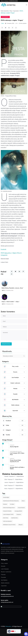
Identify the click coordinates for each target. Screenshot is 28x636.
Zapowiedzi (4, 585)
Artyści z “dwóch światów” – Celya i (10, 301)
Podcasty (12, 445)
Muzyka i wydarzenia (6, 571)
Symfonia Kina (14, 517)
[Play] (9, 631)
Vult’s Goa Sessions (7, 521)
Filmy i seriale (4, 563)
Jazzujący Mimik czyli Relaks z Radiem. (17, 467)
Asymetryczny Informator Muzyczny (11, 500)
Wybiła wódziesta (5, 583)
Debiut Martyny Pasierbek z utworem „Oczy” (12, 288)
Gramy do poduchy (7, 511)
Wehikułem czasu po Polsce (9, 524)
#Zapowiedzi (5, 17)
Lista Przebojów (13, 451)
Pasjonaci (19, 514)
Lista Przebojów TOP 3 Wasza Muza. (17, 453)
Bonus (23, 500)
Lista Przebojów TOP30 (8, 514)
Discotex (5, 504)
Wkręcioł (20, 524)
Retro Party (5, 517)
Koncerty (3, 566)
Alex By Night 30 (14, 446)
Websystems (8, 626)
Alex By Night (6, 497)
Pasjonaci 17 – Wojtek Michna (16, 476)
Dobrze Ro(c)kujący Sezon (9, 507)
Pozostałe (3, 577)
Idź (22, 420)
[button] (14, 86)
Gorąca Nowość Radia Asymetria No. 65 (15, 460)
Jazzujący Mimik (18, 511)
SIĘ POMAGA (4, 580)
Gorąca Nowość (21, 507)
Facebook (3, 249)
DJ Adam (12, 504)
